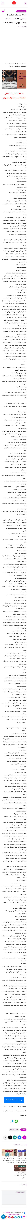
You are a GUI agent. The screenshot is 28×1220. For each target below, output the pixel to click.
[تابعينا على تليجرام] (12, 1122)
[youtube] (6, 1217)
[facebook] (22, 1217)
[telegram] (15, 1217)
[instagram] (9, 1217)
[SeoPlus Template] (24, 1213)
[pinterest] (12, 1217)
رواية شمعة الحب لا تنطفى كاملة (14, 1100)
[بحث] (3, 3)
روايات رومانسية (21, 11)
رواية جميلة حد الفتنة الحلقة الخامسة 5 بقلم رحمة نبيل (20, 1176)
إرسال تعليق (20, 1192)
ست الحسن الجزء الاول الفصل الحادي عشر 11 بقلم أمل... (21, 1160)
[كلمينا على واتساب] (16, 1122)
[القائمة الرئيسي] (25, 3)
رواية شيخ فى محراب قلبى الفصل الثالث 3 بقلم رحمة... (8, 1160)
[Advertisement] (14, 47)
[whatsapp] (19, 1217)
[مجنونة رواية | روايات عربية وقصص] (14, 3)
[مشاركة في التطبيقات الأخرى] (5, 1137)
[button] (19, 1137)
